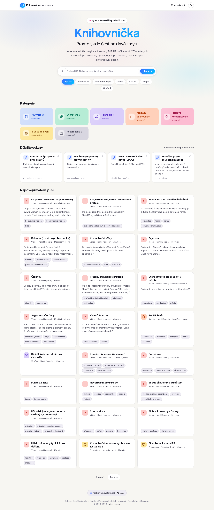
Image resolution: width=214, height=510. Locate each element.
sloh (106, 265)
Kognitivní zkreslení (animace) (107, 353)
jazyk (47, 337)
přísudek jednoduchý (54, 431)
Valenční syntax (99, 315)
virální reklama (43, 260)
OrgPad (107, 88)
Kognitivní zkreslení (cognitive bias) (52, 199)
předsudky (161, 303)
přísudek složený (32, 431)
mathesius (88, 303)
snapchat (146, 342)
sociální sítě (148, 337)
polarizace (88, 370)
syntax (104, 342)
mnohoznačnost (163, 370)
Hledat (146, 71)
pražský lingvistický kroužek (96, 298)
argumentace (59, 337)
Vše (68, 81)
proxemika (109, 394)
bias (27, 226)
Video (120, 81)
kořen (99, 431)
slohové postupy (150, 431)
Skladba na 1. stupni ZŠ (162, 443)
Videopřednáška (103, 81)
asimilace (54, 458)
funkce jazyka (40, 399)
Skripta (146, 81)
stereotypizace (104, 370)
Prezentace (83, 81)
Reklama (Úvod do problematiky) (50, 238)
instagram (174, 337)
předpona (88, 431)
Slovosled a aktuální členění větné (168, 199)
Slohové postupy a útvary (164, 411)
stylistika (116, 265)
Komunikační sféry (101, 238)
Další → (114, 477)
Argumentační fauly (42, 315)
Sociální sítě (156, 315)
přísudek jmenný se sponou (49, 426)
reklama (28, 260)
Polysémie (155, 353)
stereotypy (147, 303)
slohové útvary (167, 431)
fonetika (28, 458)
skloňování (41, 303)
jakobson (117, 298)
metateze (29, 463)
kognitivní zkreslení (33, 221)
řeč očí (87, 399)
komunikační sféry (92, 265)
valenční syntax (90, 342)
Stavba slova (97, 411)
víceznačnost (180, 370)
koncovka (121, 431)
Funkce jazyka (39, 382)
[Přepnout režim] (191, 5)
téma (157, 221)
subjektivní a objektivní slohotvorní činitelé (102, 226)
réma (166, 221)
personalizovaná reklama (36, 265)
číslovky (28, 303)
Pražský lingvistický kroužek (106, 276)
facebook (161, 337)
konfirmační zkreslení (55, 221)
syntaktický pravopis (151, 399)
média (173, 303)
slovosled (147, 221)
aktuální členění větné (152, 226)
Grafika (133, 81)
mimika (87, 394)
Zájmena (154, 238)
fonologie (41, 458)
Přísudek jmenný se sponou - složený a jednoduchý (48, 413)
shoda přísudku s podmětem (155, 394)
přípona (109, 431)
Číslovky (36, 276)
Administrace (114, 504)
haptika (122, 394)
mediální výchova (32, 337)
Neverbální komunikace (104, 382)
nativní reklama (60, 260)
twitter (185, 337)
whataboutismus (32, 342)
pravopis (175, 394)
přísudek (29, 426)
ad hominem (49, 342)
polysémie (147, 370)
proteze (65, 458)
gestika (97, 394)
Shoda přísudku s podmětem (166, 382)
